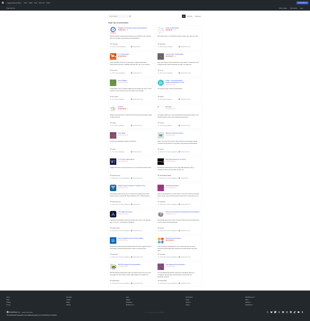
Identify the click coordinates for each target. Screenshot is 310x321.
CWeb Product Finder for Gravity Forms (131, 185)
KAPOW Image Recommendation (129, 264)
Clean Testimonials (172, 28)
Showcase (69, 297)
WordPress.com (250, 297)
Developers (129, 302)
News (7, 299)
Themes (68, 299)
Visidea (120, 107)
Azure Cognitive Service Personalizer (131, 238)
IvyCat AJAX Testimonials (174, 54)
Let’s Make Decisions (125, 212)
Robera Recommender (173, 238)
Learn (127, 297)
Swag (188, 304)
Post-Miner (122, 133)
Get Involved (189, 297)
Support (128, 299)
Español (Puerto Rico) (27, 312)
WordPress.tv (130, 304)
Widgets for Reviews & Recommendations (132, 28)
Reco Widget (122, 80)
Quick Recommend (172, 185)
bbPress (248, 302)
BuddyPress (249, 304)
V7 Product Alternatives (126, 159)
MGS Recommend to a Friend (176, 159)
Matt (247, 299)
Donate (188, 302)
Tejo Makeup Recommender (175, 264)
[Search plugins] (130, 16)
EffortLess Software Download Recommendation (182, 212)
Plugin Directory (10, 8)
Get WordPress (302, 2)
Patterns (68, 304)
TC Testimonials (123, 54)
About (8, 297)
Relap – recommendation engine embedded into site (175, 81)
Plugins (68, 302)
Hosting (8, 302)
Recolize (168, 107)
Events (187, 299)
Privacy (8, 304)
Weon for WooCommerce (174, 133)
